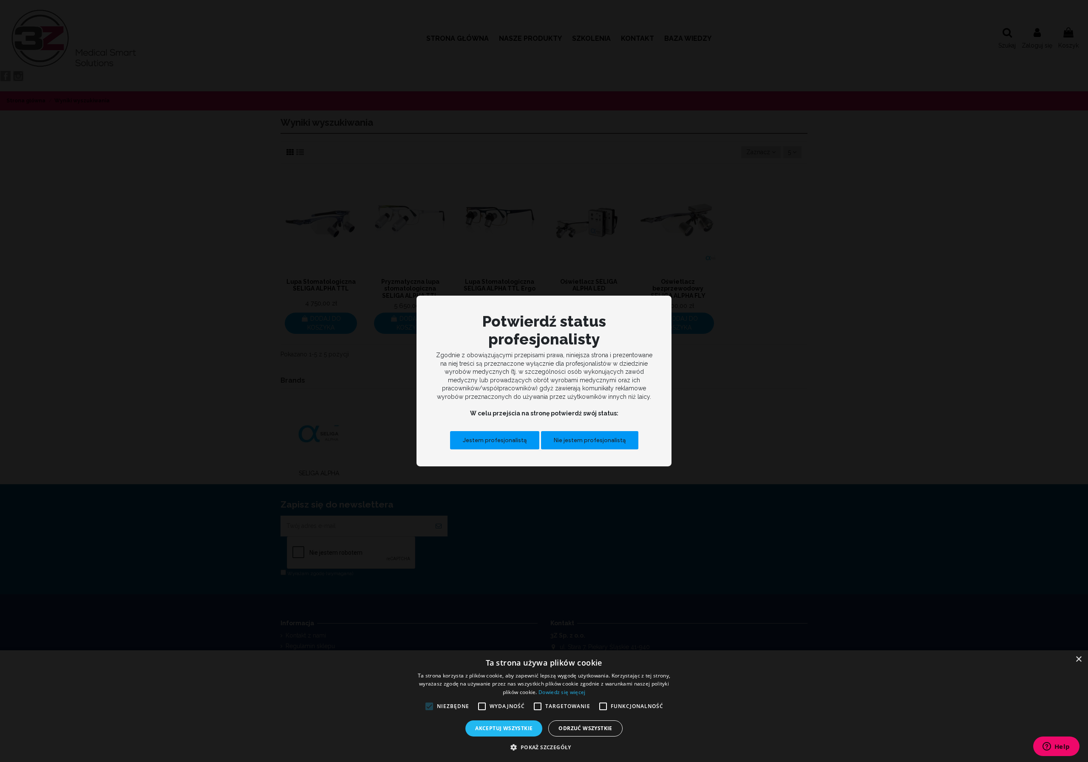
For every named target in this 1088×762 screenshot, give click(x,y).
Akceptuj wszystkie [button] (504, 728)
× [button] (1078, 659)
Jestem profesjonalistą (495, 439)
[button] (544, 747)
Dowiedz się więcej (561, 692)
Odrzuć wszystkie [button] (585, 728)
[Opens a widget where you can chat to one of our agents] (1056, 747)
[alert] (544, 706)
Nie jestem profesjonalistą (590, 439)
